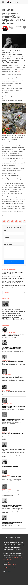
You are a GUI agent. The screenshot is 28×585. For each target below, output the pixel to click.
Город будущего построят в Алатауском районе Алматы (12, 362)
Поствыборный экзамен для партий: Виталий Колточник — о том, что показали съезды (14, 376)
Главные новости (9, 269)
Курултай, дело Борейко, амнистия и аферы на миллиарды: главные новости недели (13, 434)
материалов (19, 540)
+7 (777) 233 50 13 (12, 564)
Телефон (6, 237)
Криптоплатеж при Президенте (10, 466)
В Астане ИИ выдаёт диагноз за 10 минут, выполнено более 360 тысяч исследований (13, 277)
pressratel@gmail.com (11, 567)
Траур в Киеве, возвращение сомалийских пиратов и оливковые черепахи (13, 334)
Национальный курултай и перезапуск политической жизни (12, 523)
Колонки (5, 325)
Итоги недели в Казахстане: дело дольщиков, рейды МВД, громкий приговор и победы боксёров (13, 406)
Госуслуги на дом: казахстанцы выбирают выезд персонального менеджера (12, 281)
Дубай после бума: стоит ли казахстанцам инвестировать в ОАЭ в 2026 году (13, 419)
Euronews (19, 71)
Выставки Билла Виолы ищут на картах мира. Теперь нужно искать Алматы (14, 392)
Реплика (5, 299)
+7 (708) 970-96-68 (16, 557)
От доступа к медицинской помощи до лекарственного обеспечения (12, 506)
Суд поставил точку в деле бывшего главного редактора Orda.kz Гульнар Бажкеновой (13, 286)
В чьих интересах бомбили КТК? (10, 491)
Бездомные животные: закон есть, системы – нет (13, 450)
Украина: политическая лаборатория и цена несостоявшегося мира (13, 273)
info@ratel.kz (9, 562)
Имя (5, 230)
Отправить (14, 261)
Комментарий (8, 244)
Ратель (10, 26)
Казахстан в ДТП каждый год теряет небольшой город (11, 477)
